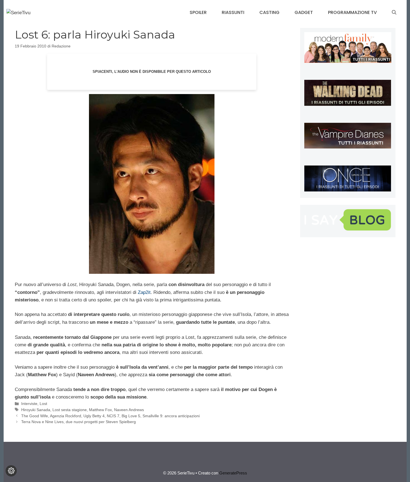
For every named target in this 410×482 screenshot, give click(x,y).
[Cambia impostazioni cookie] (11, 470)
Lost (43, 403)
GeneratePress (233, 473)
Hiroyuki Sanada (35, 409)
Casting (269, 12)
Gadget (304, 12)
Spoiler (198, 12)
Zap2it (144, 292)
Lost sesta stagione (69, 409)
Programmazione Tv (352, 12)
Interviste (29, 403)
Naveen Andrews (129, 409)
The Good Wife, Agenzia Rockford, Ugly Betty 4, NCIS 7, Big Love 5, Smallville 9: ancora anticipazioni (110, 416)
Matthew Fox (100, 409)
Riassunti (233, 12)
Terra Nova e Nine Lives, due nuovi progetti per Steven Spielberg (78, 421)
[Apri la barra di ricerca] (394, 13)
